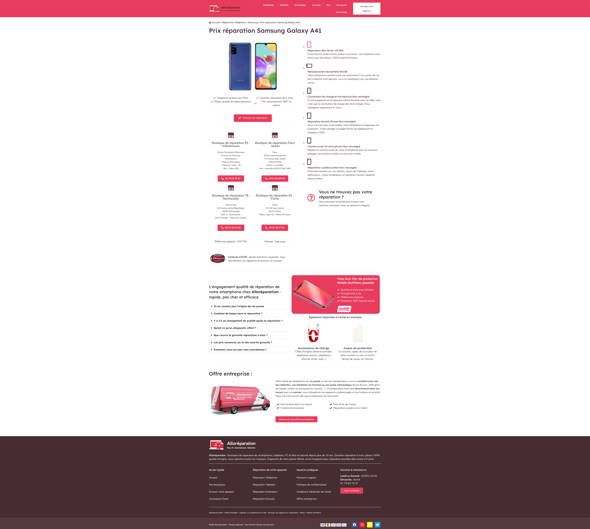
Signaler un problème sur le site (253, 513)
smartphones (265, 455)
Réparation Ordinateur (265, 491)
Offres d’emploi (231, 513)
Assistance (341, 12)
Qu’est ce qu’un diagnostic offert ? (235, 327)
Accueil (216, 22)
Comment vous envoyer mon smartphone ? (240, 349)
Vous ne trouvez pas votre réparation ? (345, 194)
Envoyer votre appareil (221, 491)
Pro (328, 5)
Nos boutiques (217, 484)
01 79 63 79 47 (349, 483)
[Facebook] (354, 524)
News (302, 513)
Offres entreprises (307, 499)
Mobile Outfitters (314, 513)
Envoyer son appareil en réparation (283, 513)
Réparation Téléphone (265, 477)
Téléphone (268, 5)
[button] (249, 306)
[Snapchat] (370, 524)
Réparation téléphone (234, 22)
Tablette (284, 5)
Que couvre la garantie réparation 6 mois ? (241, 335)
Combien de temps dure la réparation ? (238, 313)
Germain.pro (268, 525)
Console (316, 5)
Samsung (253, 22)
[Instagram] (362, 524)
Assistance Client (218, 499)
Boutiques (341, 5)
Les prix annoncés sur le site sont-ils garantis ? (243, 342)
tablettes (279, 455)
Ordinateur (300, 5)
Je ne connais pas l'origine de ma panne (239, 306)
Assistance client (216, 513)
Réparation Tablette (264, 484)
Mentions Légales (306, 477)
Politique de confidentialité (311, 484)
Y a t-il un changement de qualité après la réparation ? (248, 320)
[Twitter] (377, 524)
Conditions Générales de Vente (314, 491)
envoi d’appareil (314, 459)
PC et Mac (290, 455)
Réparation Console (264, 499)
